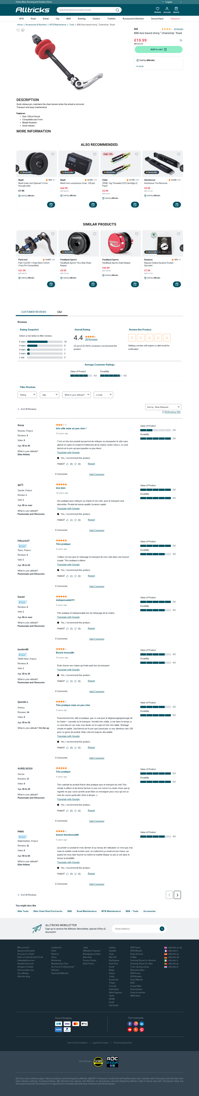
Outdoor (96, 19)
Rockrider (114, 980)
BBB (136, 29)
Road (33, 19)
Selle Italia (114, 989)
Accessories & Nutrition (133, 19)
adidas (112, 947)
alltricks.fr (173, 951)
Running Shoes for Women (143, 960)
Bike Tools (23, 911)
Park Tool (113, 963)
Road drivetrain (137, 992)
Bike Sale (87, 957)
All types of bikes (25, 967)
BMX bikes (135, 996)
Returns (55, 954)
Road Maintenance (87, 911)
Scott (111, 1002)
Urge (111, 954)
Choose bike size (25, 970)
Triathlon (111, 19)
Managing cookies (92, 954)
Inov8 (111, 967)
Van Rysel (113, 1005)
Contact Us (56, 947)
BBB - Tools (132, 911)
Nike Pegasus (115, 992)
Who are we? (23, 947)
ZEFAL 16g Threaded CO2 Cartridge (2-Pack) (120, 184)
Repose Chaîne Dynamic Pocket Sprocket (158, 264)
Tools (71, 24)
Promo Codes (89, 960)
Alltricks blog (23, 976)
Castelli (112, 951)
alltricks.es (173, 954)
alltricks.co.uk (175, 947)
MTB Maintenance (58, 24)
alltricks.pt (173, 963)
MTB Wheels (136, 951)
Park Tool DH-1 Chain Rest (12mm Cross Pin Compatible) (34, 264)
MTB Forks (135, 973)
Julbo (112, 976)
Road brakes (136, 989)
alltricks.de (173, 957)
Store (54, 957)
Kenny (112, 973)
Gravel (46, 19)
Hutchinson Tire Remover (156, 183)
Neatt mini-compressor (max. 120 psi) (77, 183)
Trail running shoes (139, 967)
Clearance (175, 19)
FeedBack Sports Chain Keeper (116, 263)
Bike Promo (88, 963)
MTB (21, 19)
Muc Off (112, 957)
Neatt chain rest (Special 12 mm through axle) (33, 184)
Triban (112, 983)
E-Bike (133, 957)
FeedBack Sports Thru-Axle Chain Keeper (75, 264)
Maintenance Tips (59, 963)
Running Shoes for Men (141, 963)
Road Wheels (136, 980)
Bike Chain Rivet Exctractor (48, 911)
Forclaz (112, 986)
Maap (111, 970)
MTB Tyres (135, 947)
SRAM (112, 999)
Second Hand (157, 19)
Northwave (114, 960)
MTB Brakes (136, 976)
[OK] (162, 928)
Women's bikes (137, 970)
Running (82, 19)
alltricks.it (173, 960)
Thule (111, 996)
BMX (68, 19)
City (57, 19)
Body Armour (136, 954)
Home (20, 24)
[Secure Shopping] (71, 1026)
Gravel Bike (135, 986)
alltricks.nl (173, 967)
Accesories (149, 911)
